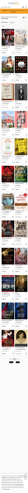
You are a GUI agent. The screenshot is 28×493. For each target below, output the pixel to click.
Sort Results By (4, 22)
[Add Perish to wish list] (26, 299)
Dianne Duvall (5, 240)
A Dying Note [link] (18, 238)
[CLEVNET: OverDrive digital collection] (14, 3)
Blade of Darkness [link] (19, 320)
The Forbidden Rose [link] (6, 347)
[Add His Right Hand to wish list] (13, 299)
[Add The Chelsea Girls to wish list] (13, 53)
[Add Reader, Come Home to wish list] (13, 162)
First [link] (16, 101)
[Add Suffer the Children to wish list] (26, 189)
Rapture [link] (4, 265)
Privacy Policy (12, 477)
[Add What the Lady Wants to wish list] (26, 53)
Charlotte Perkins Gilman (21, 349)
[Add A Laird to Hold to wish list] (26, 272)
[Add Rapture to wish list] (13, 272)
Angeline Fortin (6, 75)
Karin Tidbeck (19, 75)
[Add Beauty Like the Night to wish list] (13, 326)
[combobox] (11, 7)
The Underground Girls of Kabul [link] (7, 211)
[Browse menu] (26, 7)
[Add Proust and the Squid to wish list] (13, 107)
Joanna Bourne (6, 322)
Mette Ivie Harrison (6, 130)
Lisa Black (18, 185)
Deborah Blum (19, 157)
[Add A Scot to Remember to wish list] (13, 80)
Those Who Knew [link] (19, 128)
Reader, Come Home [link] (6, 156)
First (11, 362)
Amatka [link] (17, 74)
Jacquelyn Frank (6, 185)
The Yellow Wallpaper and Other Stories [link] (20, 347)
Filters (3, 26)
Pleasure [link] (4, 183)
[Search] (2, 7)
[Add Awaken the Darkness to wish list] (13, 244)
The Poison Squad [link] (19, 156)
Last (18, 362)
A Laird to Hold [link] (18, 265)
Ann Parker (19, 240)
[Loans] (23, 7)
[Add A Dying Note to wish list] (26, 244)
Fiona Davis (5, 48)
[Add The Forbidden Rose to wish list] (13, 354)
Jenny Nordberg (6, 212)
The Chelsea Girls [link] (6, 46)
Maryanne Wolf (6, 103)
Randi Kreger (19, 212)
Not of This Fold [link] (5, 128)
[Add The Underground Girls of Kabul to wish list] (13, 217)
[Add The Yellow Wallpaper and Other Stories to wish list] (26, 354)
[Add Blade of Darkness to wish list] (26, 326)
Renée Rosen (19, 48)
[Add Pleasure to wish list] (13, 189)
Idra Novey (18, 130)
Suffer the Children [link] (19, 183)
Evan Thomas (19, 103)
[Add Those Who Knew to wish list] (26, 135)
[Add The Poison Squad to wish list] (26, 162)
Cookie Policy (6, 489)
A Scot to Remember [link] (6, 74)
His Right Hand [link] (5, 293)
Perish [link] (16, 293)
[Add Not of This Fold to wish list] (13, 135)
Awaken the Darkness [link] (7, 238)
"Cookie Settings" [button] (20, 484)
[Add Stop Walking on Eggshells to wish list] (26, 217)
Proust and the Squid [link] (7, 101)
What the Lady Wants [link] (20, 46)
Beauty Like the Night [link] (7, 320)
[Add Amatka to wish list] (26, 80)
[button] (23, 18)
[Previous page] (10, 359)
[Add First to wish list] (26, 107)
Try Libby (5, 10)
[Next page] (19, 359)
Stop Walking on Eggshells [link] (20, 211)
